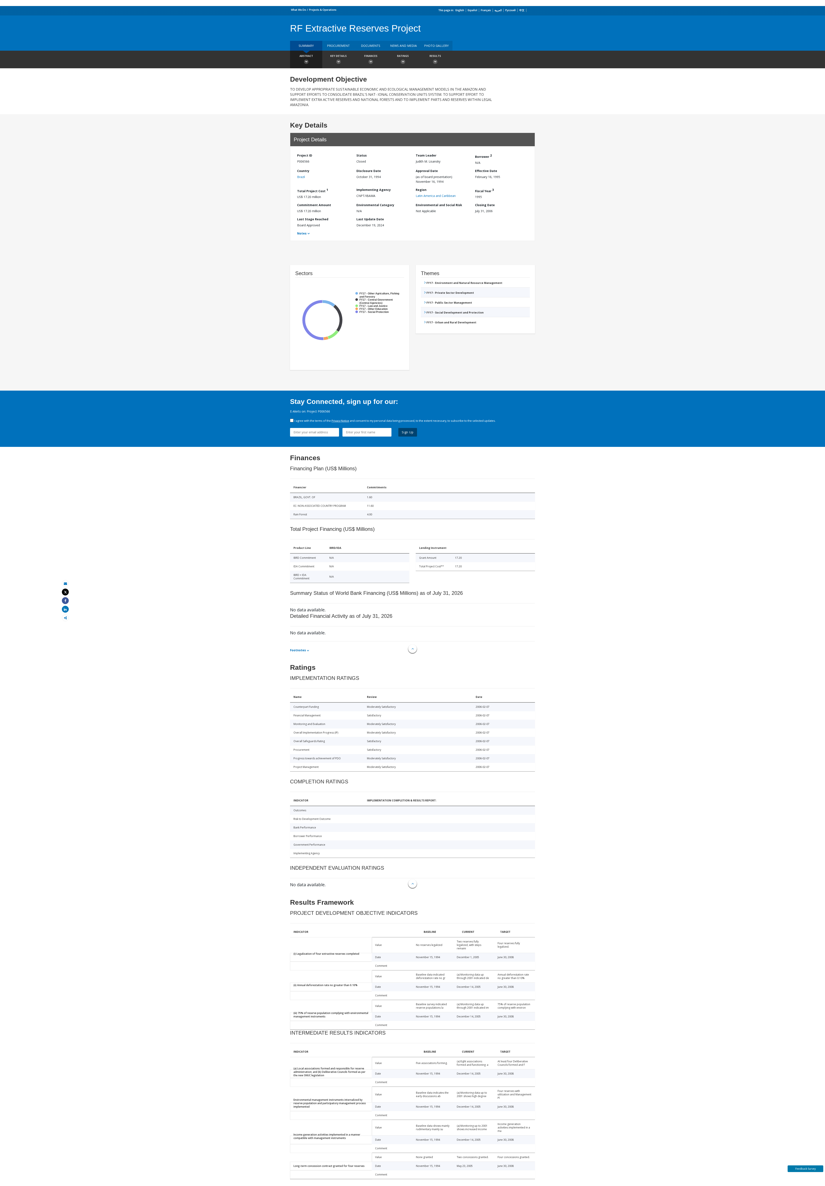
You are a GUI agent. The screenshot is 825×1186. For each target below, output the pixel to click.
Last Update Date (370, 219)
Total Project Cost (312, 190)
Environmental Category (375, 205)
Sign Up (408, 432)
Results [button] (435, 56)
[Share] (65, 600)
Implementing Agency (373, 190)
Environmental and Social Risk (439, 205)
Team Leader (426, 155)
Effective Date (486, 171)
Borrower (483, 156)
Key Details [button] (338, 56)
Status (361, 155)
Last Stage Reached (312, 219)
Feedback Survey (805, 1169)
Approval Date (427, 171)
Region (421, 190)
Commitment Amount (314, 205)
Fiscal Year (484, 190)
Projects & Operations (322, 10)
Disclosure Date (368, 171)
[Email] (65, 583)
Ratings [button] (403, 56)
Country (303, 171)
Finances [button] (370, 56)
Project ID (304, 155)
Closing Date (485, 205)
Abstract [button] (306, 56)
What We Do (298, 10)
